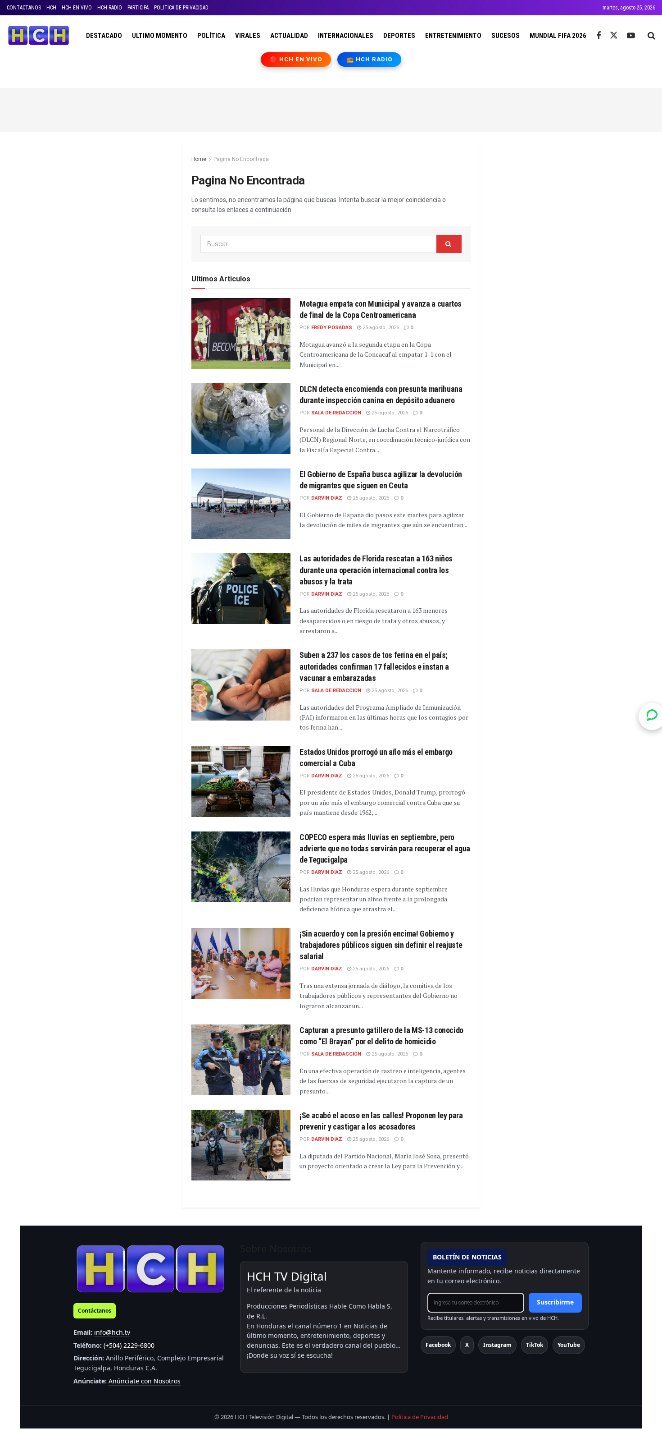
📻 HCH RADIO (369, 59)
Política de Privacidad (419, 1417)
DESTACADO (104, 36)
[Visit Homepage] (38, 35)
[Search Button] (651, 35)
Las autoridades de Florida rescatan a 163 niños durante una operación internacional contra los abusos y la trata (376, 570)
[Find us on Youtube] (631, 36)
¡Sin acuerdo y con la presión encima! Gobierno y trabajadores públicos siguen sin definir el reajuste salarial (380, 945)
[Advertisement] (331, 108)
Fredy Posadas (331, 328)
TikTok (534, 1345)
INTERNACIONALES (345, 36)
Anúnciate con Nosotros (145, 1381)
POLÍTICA (211, 36)
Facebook (438, 1345)
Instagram (497, 1345)
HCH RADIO (109, 8)
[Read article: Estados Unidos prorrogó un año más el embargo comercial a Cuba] (240, 781)
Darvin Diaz (326, 498)
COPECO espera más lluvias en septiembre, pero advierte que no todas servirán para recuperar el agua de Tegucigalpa (384, 848)
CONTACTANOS (24, 8)
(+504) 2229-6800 (129, 1345)
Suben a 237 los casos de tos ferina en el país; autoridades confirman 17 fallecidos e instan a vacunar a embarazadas (374, 666)
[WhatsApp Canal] (652, 716)
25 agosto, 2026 (380, 328)
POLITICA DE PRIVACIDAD (181, 8)
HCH (51, 8)
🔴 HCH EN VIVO (296, 59)
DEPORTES (399, 36)
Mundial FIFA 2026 (558, 36)
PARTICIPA (138, 8)
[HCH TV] (150, 1268)
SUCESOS (505, 36)
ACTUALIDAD (289, 36)
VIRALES (247, 36)
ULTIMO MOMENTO (159, 36)
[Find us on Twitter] (614, 35)
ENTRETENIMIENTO (453, 36)
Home (198, 159)
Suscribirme (555, 1302)
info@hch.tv (112, 1332)
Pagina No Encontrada (241, 159)
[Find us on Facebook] (598, 36)
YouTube (569, 1345)
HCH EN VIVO (77, 8)
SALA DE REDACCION (336, 413)
